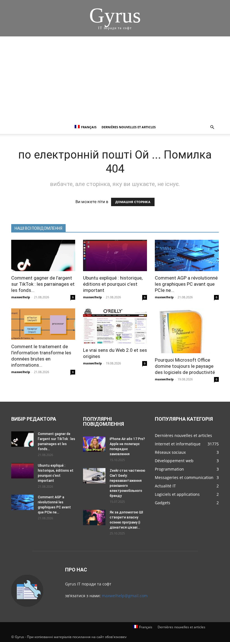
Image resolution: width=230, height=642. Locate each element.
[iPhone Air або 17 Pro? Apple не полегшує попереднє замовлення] (94, 444)
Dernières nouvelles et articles (129, 127)
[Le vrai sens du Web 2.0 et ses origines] (115, 326)
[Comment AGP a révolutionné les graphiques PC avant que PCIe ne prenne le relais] (187, 255)
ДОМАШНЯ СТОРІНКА (132, 202)
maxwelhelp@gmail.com (125, 595)
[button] (212, 127)
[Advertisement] (115, 78)
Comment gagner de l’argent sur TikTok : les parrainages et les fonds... (43, 284)
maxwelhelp (20, 297)
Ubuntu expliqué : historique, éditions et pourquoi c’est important (112, 284)
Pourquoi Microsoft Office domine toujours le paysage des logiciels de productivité (185, 366)
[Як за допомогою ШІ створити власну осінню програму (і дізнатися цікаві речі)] (94, 517)
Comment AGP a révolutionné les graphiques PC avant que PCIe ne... (186, 284)
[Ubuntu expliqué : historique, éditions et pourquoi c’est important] (115, 255)
